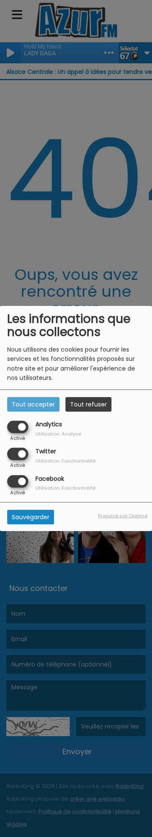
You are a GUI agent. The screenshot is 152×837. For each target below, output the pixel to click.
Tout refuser (88, 404)
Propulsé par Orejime (122, 515)
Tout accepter (33, 404)
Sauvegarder (30, 516)
